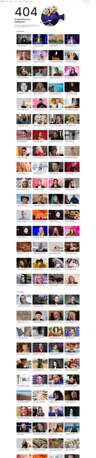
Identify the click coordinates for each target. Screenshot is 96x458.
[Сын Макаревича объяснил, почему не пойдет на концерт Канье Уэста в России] (56, 297)
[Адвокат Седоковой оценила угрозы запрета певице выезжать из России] (24, 185)
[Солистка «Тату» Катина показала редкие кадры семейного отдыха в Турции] (40, 137)
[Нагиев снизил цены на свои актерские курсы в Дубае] (24, 153)
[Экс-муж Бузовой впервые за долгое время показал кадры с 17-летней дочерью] (40, 201)
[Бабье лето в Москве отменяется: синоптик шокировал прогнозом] (72, 137)
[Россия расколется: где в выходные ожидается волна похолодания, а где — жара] (40, 429)
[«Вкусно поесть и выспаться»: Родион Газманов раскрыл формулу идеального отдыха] (40, 185)
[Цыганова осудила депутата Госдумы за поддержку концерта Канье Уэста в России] (72, 381)
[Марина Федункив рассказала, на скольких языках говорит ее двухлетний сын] (56, 413)
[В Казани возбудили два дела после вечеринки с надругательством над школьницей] (40, 397)
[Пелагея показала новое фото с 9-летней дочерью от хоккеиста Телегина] (24, 413)
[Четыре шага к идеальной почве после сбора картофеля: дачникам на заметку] (56, 281)
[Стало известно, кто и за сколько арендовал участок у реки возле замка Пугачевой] (72, 121)
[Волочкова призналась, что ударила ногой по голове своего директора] (40, 413)
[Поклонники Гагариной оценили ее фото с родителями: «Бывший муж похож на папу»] (40, 121)
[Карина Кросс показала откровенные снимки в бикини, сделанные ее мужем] (56, 233)
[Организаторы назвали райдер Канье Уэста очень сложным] (40, 297)
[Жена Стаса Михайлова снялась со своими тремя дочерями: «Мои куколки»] (72, 57)
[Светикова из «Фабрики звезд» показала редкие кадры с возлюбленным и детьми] (24, 265)
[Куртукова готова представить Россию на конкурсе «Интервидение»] (72, 233)
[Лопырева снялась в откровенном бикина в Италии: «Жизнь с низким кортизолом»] (24, 169)
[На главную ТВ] (3, 1)
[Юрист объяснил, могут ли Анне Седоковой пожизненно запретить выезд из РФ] (72, 185)
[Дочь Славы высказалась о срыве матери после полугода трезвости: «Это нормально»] (40, 445)
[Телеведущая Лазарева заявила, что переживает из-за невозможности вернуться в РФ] (40, 169)
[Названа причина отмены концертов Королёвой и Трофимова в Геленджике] (72, 73)
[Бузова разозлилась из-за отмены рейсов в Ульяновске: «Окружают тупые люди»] (72, 249)
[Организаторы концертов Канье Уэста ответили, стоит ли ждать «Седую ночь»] (56, 137)
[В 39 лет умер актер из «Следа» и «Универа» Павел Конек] (56, 169)
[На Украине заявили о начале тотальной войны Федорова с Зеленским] (72, 89)
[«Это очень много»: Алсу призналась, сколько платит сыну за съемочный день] (40, 105)
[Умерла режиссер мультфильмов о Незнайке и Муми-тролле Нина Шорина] (56, 73)
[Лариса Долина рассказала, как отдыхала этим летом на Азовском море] (56, 345)
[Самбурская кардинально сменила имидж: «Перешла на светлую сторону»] (56, 185)
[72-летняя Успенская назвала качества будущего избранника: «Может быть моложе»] (72, 281)
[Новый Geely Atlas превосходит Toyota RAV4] (40, 345)
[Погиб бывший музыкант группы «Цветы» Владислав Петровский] (56, 57)
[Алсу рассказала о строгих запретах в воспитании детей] (72, 265)
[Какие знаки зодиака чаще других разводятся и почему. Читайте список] (56, 249)
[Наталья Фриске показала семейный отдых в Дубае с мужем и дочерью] (72, 297)
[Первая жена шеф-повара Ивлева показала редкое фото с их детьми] (40, 381)
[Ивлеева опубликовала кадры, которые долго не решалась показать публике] (72, 445)
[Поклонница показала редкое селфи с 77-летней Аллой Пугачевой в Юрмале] (40, 89)
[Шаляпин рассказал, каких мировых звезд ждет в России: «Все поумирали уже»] (72, 345)
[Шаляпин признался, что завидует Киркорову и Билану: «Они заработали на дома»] (56, 153)
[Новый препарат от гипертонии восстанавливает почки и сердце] (72, 105)
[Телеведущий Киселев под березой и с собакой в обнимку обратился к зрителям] (56, 381)
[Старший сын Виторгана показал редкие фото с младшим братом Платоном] (72, 429)
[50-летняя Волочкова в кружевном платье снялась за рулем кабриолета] (24, 281)
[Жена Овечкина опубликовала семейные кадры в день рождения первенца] (72, 169)
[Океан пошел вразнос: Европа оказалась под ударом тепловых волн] (56, 89)
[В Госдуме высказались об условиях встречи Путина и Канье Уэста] (72, 201)
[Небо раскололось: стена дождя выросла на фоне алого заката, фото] (40, 217)
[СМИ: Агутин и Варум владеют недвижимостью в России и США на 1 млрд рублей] (56, 105)
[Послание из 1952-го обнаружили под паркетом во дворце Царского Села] (24, 381)
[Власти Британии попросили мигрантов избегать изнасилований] (56, 41)
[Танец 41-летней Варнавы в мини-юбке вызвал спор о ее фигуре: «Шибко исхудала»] (72, 153)
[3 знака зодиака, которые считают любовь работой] (40, 265)
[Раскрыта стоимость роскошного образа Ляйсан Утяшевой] (56, 217)
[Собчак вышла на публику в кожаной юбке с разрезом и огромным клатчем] (56, 265)
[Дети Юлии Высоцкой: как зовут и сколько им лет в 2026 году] (24, 57)
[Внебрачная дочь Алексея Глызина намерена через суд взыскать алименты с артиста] (72, 41)
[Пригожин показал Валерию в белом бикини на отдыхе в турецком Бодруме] (24, 105)
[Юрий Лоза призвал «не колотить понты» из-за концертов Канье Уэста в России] (56, 121)
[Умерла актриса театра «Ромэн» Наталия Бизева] (24, 89)
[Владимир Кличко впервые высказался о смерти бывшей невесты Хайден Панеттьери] (72, 365)
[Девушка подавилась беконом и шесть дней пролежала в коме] (24, 445)
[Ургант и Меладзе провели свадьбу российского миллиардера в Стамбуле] (72, 397)
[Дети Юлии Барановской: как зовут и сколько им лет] (24, 137)
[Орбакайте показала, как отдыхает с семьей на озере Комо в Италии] (24, 201)
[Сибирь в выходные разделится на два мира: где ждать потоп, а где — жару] (24, 345)
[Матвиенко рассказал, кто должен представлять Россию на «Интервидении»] (56, 313)
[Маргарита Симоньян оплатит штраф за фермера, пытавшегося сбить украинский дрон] (56, 445)
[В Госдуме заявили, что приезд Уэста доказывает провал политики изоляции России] (24, 121)
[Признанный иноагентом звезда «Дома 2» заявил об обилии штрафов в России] (72, 413)
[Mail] (1, 1)
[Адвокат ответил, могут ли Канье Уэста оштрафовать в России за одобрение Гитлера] (40, 329)
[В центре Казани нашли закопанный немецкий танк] (24, 397)
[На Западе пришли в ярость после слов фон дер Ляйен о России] (40, 41)
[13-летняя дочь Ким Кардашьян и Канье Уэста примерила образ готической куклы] (56, 201)
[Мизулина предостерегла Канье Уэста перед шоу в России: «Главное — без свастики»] (40, 233)
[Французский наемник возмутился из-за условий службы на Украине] (40, 365)
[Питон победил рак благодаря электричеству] (24, 249)
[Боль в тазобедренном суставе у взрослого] (24, 313)
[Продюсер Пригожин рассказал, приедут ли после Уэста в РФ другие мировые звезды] (40, 249)
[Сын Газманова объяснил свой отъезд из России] (56, 365)
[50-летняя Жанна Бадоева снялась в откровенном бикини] (24, 73)
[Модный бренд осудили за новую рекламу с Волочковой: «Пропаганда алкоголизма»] (24, 217)
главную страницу (25, 27)
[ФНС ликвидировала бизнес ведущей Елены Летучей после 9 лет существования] (72, 313)
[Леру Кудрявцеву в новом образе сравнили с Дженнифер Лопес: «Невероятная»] (40, 313)
